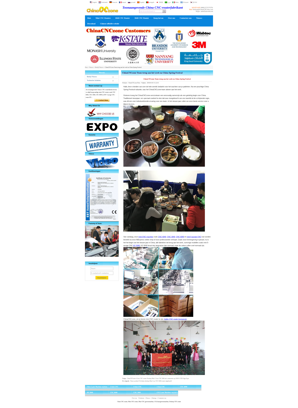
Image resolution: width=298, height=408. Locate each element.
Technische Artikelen (94, 80)
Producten (141, 398)
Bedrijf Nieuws (99, 67)
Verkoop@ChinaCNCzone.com (203, 9)
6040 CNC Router (122, 18)
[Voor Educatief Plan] (149, 46)
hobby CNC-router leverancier (175, 319)
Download (91, 24)
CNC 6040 (162, 237)
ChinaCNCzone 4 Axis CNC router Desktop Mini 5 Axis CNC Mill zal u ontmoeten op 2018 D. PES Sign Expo (158, 378)
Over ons (171, 18)
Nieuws (199, 18)
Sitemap (154, 398)
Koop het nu (158, 18)
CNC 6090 (180, 237)
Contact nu (101, 100)
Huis (89, 18)
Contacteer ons (186, 18)
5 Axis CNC (114, 387)
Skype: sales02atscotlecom (204, 11)
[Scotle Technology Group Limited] (102, 14)
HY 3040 (136, 245)
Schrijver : (125, 83)
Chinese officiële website (109, 24)
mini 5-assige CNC (194, 237)
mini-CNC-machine (145, 237)
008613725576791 (207, 7)
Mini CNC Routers (103, 18)
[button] (145, 63)
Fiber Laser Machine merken (97, 387)
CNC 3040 (171, 237)
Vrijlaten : (144, 83)
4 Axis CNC (137, 387)
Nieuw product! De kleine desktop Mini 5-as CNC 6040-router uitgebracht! (151, 381)
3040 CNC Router (141, 18)
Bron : (139, 83)
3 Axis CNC (161, 387)
